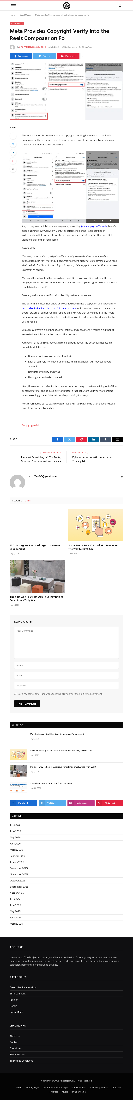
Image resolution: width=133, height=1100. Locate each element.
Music (65, 1091)
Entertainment (18, 993)
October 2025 (17, 880)
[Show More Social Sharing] (83, 56)
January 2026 (17, 862)
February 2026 (17, 856)
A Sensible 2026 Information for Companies (51, 783)
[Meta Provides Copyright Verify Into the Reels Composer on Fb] (66, 91)
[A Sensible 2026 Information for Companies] (18, 787)
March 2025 (16, 923)
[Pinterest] (13, 161)
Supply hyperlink (31, 425)
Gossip (13, 1006)
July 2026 (15, 825)
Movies (54, 1091)
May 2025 (15, 911)
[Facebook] (13, 136)
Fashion (14, 999)
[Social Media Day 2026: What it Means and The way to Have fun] (95, 525)
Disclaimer (15, 1048)
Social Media (17, 23)
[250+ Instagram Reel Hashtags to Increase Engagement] (37, 525)
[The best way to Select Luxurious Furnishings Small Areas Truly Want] (37, 576)
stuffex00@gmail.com (32, 47)
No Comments (70, 47)
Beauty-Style (32, 1087)
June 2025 (15, 905)
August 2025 (17, 893)
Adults (19, 1087)
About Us (15, 1036)
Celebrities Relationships (23, 987)
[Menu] (13, 5)
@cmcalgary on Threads (94, 226)
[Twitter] (13, 144)
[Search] (120, 5)
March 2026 (16, 849)
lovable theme (79, 1091)
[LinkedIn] (13, 152)
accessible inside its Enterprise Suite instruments (49, 308)
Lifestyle (116, 1087)
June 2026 (15, 831)
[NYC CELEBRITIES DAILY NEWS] (66, 5)
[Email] (13, 169)
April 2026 (15, 843)
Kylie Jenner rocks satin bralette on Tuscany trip (91, 459)
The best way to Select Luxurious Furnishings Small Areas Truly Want (36, 598)
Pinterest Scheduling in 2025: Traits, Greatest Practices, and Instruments (41, 459)
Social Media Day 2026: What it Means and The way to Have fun (93, 547)
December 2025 (19, 868)
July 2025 (15, 899)
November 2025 (19, 874)
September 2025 (19, 886)
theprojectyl (66, 1080)
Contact (14, 1042)
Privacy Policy (17, 1054)
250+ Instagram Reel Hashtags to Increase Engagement (35, 547)
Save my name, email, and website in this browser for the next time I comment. (60, 693)
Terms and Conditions (21, 1060)
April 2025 (15, 917)
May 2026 (15, 837)
